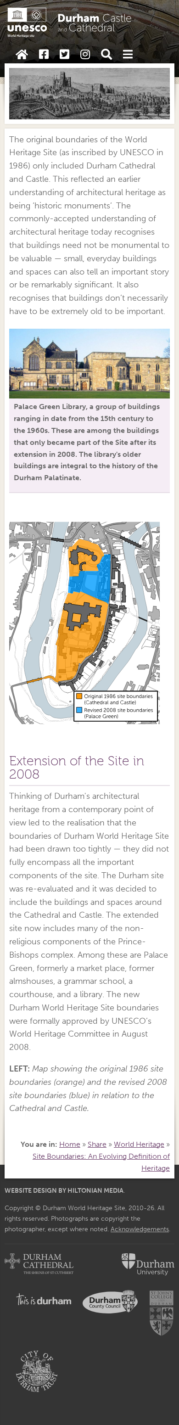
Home (69, 1144)
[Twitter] (64, 54)
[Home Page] (22, 54)
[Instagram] (85, 54)
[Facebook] (44, 54)
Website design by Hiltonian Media (64, 1190)
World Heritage (139, 1144)
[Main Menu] (128, 54)
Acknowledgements (140, 1229)
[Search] (106, 54)
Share (97, 1144)
